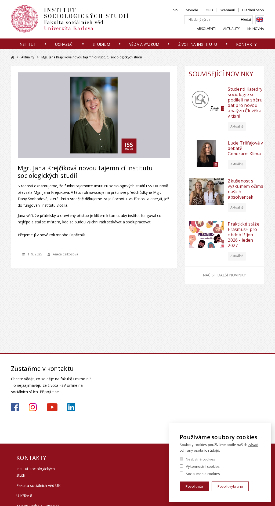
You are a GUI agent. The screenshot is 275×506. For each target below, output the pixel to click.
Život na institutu (197, 44)
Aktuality (231, 28)
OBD (209, 10)
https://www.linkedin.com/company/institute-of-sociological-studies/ (71, 407)
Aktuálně (237, 126)
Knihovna (255, 28)
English (259, 19)
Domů (12, 57)
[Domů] (75, 19)
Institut (27, 44)
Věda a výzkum (144, 44)
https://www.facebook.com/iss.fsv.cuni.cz (15, 407)
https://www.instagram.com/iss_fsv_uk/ (33, 407)
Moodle (192, 10)
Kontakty (246, 44)
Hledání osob (253, 10)
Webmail (227, 10)
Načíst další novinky (224, 274)
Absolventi (206, 28)
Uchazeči (64, 44)
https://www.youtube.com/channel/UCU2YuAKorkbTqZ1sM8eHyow (52, 407)
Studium (101, 44)
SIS (175, 10)
